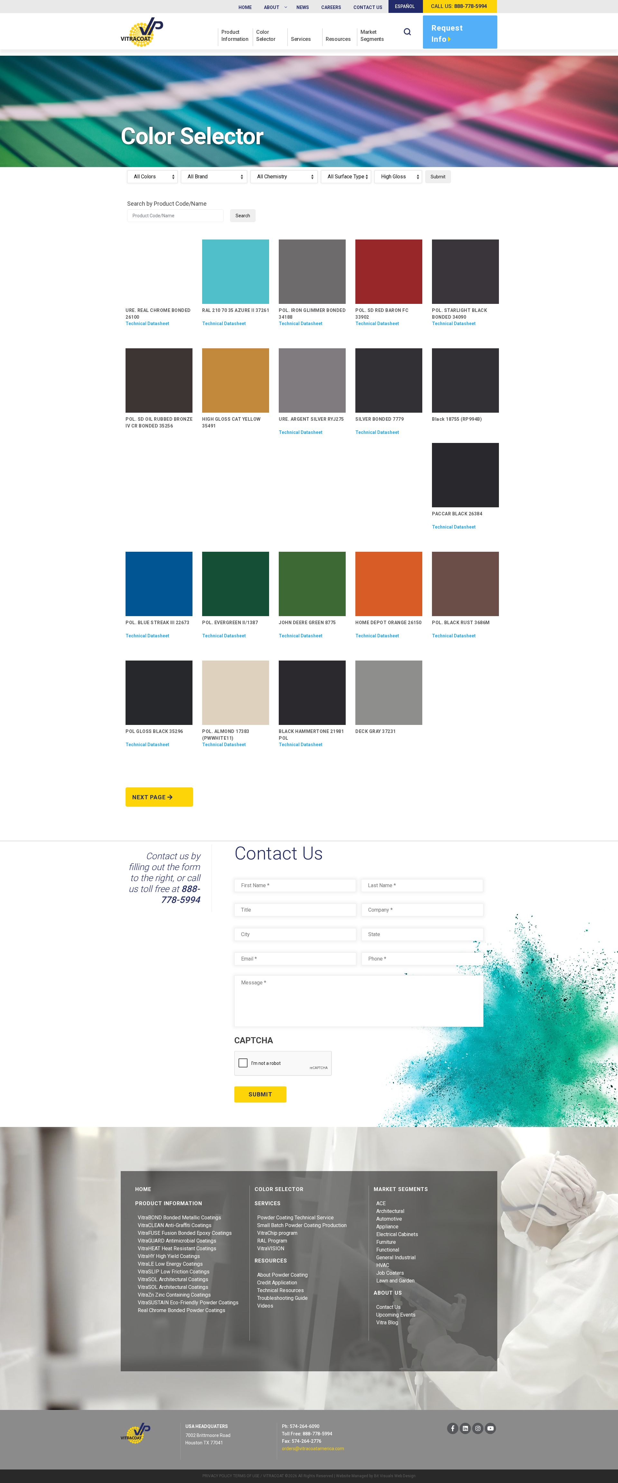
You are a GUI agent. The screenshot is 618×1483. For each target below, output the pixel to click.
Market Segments (372, 35)
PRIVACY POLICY (217, 1476)
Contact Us (388, 1307)
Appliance (387, 1227)
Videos (265, 1306)
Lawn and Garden (395, 1281)
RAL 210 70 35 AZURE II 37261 (235, 310)
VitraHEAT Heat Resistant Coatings (177, 1248)
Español (405, 6)
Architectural (390, 1211)
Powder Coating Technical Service (295, 1218)
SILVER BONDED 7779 (379, 419)
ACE (381, 1203)
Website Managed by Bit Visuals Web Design (376, 1476)
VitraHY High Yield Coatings (169, 1256)
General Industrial (396, 1257)
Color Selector (266, 35)
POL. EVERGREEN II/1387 (230, 622)
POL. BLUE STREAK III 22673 (157, 622)
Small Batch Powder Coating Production (302, 1225)
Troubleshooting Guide (282, 1298)
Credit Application (277, 1283)
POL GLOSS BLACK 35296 (154, 731)
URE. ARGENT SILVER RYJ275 (311, 419)
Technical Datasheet (147, 323)
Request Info (447, 33)
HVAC (382, 1265)
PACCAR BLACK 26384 (457, 513)
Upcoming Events (396, 1315)
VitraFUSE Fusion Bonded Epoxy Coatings (185, 1233)
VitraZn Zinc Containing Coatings (174, 1295)
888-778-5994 (180, 894)
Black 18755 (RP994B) (457, 419)
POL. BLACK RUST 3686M (461, 622)
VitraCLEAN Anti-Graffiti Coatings (174, 1225)
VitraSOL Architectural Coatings (173, 1279)
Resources (338, 39)
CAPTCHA (253, 1040)
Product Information (234, 35)
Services (301, 39)
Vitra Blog (387, 1322)
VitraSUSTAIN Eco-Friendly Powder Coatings (188, 1303)
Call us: (459, 6)
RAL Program (272, 1241)
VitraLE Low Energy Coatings (170, 1264)
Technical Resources (280, 1290)
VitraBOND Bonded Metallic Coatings (179, 1218)
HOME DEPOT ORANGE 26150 (388, 622)
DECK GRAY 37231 (375, 731)
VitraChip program (277, 1233)
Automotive (389, 1219)
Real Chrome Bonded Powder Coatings (181, 1310)
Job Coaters (390, 1273)
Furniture (386, 1242)
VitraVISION (270, 1248)
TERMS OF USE (246, 1476)
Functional (387, 1250)
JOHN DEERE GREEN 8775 (307, 622)
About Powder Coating (282, 1275)
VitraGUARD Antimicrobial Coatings (177, 1241)
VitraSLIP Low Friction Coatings (174, 1272)
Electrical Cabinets (397, 1234)
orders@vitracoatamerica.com (313, 1448)
